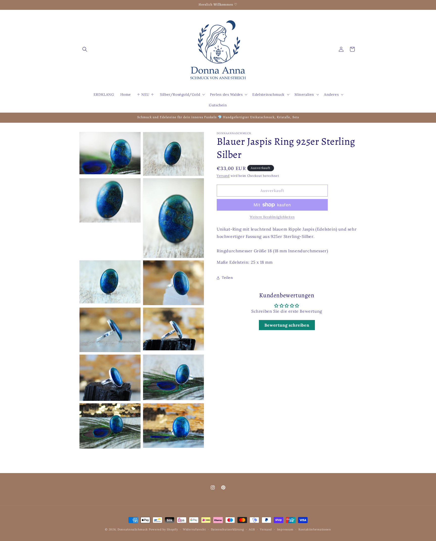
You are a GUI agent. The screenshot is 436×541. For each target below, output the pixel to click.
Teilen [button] (227, 277)
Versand (223, 176)
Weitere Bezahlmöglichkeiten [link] (272, 217)
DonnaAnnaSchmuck (133, 529)
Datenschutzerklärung (227, 529)
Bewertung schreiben (286, 325)
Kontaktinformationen (314, 529)
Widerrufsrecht (194, 529)
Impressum (285, 529)
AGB (252, 529)
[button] (84, 49)
